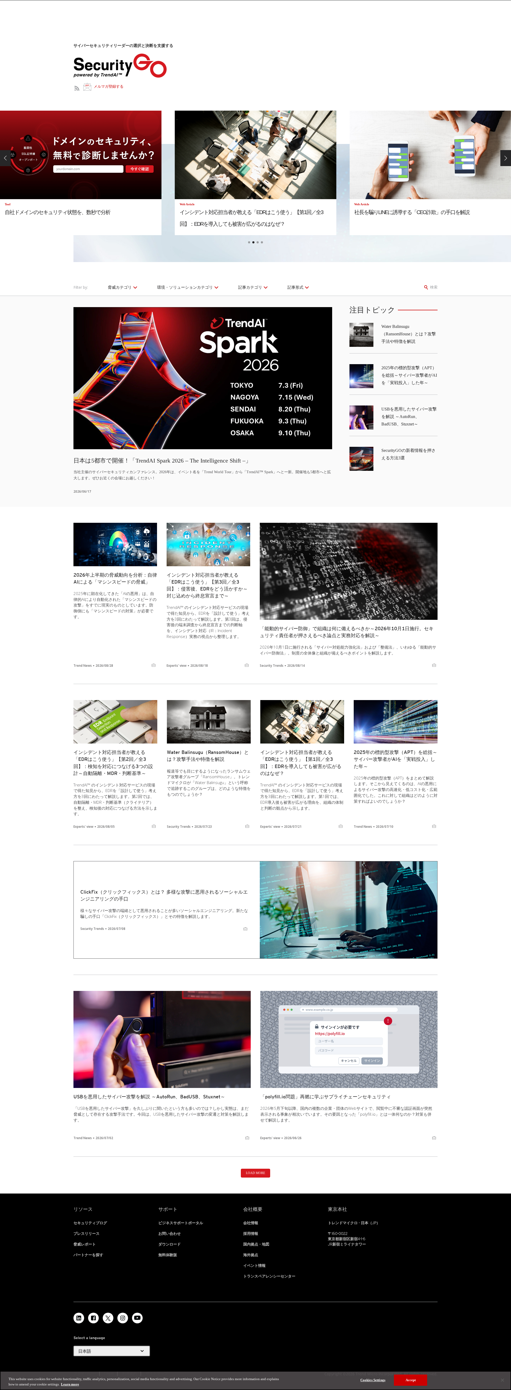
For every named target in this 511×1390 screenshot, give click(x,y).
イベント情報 (254, 1265)
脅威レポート (84, 1244)
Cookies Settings (372, 1380)
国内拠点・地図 (256, 1244)
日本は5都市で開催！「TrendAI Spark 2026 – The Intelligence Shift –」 (162, 460)
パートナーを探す (88, 1255)
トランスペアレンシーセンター (269, 1276)
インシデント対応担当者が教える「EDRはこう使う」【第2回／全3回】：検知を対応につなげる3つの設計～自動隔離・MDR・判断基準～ (113, 762)
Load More (255, 1173)
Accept (411, 1380)
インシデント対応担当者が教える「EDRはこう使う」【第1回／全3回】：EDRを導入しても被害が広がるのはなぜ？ (300, 762)
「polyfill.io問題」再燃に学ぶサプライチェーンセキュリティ (325, 1096)
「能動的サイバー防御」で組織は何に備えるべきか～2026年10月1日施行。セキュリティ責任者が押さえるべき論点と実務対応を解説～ (347, 632)
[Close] (502, 1380)
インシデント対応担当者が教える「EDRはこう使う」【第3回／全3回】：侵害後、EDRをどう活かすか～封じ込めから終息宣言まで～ (207, 585)
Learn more (70, 1384)
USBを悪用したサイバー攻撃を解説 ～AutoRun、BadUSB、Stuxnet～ (409, 416)
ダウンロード (169, 1244)
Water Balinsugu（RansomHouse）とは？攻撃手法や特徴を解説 (408, 334)
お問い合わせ (169, 1233)
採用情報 (250, 1233)
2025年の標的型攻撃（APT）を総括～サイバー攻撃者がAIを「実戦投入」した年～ (409, 375)
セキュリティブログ (90, 1223)
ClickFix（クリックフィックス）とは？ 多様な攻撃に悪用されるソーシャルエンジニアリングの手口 (164, 895)
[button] (5, 158)
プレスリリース (86, 1233)
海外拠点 (250, 1255)
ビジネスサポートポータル (180, 1223)
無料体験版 (167, 1255)
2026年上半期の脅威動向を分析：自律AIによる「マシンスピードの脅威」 (115, 578)
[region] (255, 1380)
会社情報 (250, 1223)
